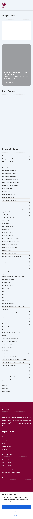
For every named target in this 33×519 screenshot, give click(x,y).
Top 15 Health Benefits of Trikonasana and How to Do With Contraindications (16, 126)
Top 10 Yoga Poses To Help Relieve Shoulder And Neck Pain (14, 111)
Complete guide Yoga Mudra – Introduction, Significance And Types (16, 135)
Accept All (16, 507)
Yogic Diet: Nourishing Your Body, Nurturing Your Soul (15, 27)
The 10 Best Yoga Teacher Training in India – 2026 (15, 118)
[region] (16, 505)
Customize (16, 511)
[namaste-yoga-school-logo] (4, 5)
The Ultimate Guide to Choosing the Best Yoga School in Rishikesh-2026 (15, 102)
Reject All (16, 515)
